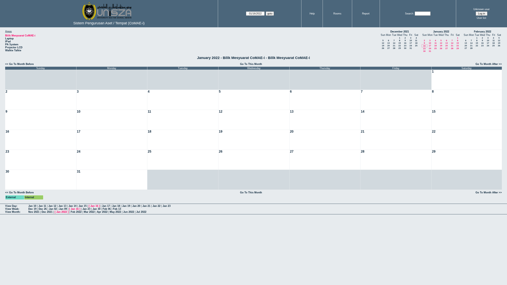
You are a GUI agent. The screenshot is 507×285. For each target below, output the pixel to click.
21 (394, 46)
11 (416, 40)
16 (405, 43)
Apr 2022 (102, 211)
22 (399, 46)
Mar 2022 (89, 211)
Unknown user (481, 9)
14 (394, 43)
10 (411, 40)
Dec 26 (43, 208)
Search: (409, 13)
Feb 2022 (76, 211)
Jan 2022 (61, 211)
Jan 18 (116, 205)
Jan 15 (83, 205)
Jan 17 (106, 205)
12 (383, 43)
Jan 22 (156, 205)
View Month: (12, 211)
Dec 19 (32, 208)
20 (388, 46)
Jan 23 (167, 205)
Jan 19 (126, 205)
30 (405, 48)
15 (399, 43)
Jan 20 (136, 205)
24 (411, 46)
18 (416, 43)
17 (411, 43)
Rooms (337, 13)
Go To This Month (251, 64)
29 (399, 48)
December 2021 (399, 31)
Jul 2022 (141, 211)
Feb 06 (107, 208)
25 (416, 46)
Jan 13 (62, 205)
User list (481, 17)
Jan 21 (146, 205)
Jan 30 (96, 208)
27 (388, 48)
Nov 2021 (33, 211)
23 (405, 46)
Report (366, 13)
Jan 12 (52, 205)
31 (411, 48)
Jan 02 (53, 208)
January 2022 (441, 31)
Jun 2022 (128, 211)
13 (388, 43)
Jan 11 (42, 205)
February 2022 (482, 31)
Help (312, 13)
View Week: (12, 208)
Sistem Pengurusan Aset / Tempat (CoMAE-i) (109, 23)
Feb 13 (117, 208)
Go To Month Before (21, 64)
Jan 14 (72, 205)
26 (383, 48)
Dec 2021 (47, 211)
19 (383, 46)
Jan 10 (32, 205)
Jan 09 (63, 208)
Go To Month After (487, 64)
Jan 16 (94, 205)
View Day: (11, 205)
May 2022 (115, 211)
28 (394, 48)
